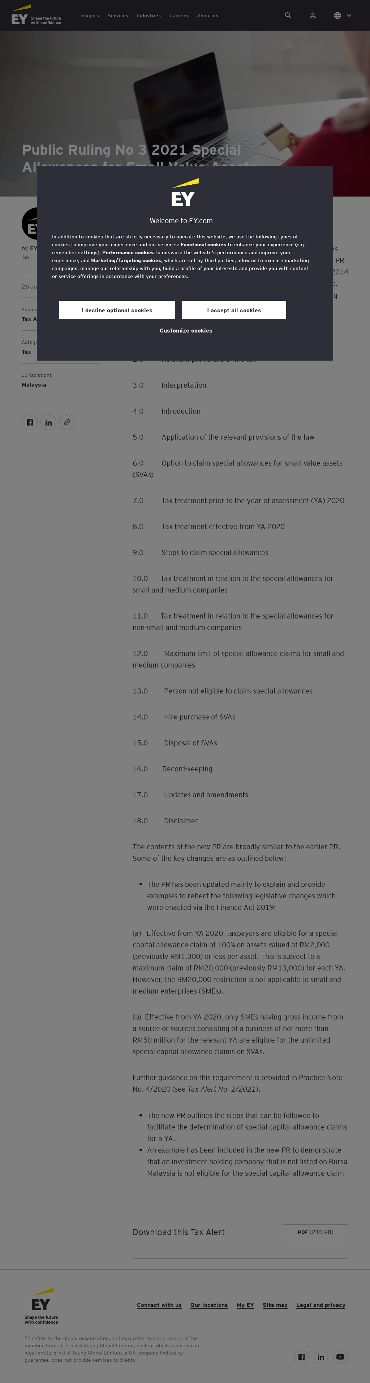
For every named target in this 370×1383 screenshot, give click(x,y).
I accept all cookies (234, 310)
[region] (185, 263)
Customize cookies (186, 330)
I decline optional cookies (117, 310)
